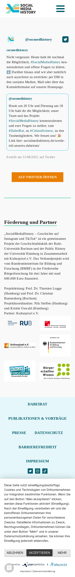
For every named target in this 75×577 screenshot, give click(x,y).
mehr (62, 553)
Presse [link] (19, 433)
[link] (21, 8)
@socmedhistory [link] (38, 39)
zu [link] (28, 130)
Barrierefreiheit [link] (38, 447)
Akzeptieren (39, 553)
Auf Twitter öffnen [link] (37, 177)
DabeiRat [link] (37, 404)
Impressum (25, 571)
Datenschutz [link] (49, 433)
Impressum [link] (37, 461)
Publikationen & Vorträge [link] (37, 418)
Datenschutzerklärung (44, 571)
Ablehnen (15, 553)
